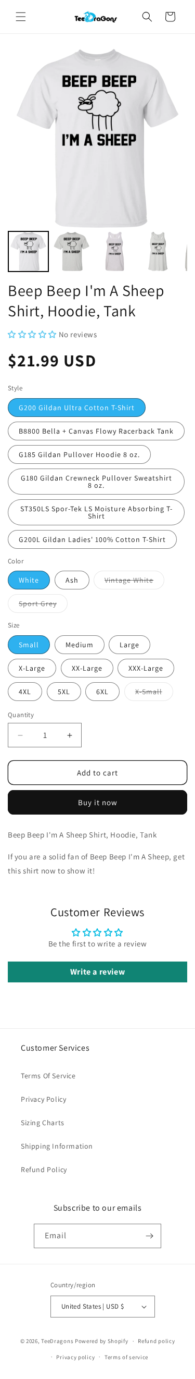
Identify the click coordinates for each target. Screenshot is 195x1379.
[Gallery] (97, 161)
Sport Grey (43, 605)
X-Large (32, 668)
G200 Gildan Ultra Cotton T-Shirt (77, 407)
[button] (20, 16)
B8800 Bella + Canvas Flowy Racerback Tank (96, 431)
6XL (102, 691)
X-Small (154, 693)
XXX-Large (145, 668)
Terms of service (126, 1357)
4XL (25, 691)
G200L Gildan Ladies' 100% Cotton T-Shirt (92, 539)
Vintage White (134, 582)
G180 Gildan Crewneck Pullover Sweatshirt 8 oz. (96, 481)
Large (129, 644)
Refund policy (156, 1341)
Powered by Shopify (101, 1341)
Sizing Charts (42, 1122)
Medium (80, 644)
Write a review (97, 971)
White (29, 580)
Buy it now (98, 802)
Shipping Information (57, 1146)
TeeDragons (57, 1341)
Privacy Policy (43, 1099)
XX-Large (87, 668)
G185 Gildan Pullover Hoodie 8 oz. (79, 454)
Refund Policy (44, 1169)
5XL (64, 691)
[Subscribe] (149, 1236)
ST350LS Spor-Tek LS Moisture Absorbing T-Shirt (96, 512)
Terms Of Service (48, 1075)
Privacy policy (75, 1357)
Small (29, 644)
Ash (72, 580)
